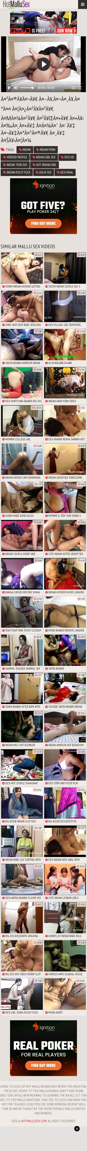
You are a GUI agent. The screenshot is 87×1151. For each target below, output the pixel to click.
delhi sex (45, 172)
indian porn (47, 149)
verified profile (16, 157)
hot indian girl (45, 165)
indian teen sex (16, 165)
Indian (26, 149)
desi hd (69, 157)
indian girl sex (45, 157)
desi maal (66, 172)
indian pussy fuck (18, 172)
